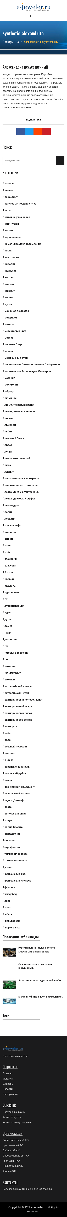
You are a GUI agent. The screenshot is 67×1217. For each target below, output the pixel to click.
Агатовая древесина (15, 652)
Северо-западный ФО (16, 1155)
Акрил (7, 545)
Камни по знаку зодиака (17, 1122)
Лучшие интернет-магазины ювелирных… (35, 966)
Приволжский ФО (13, 1166)
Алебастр (9, 518)
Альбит (7, 431)
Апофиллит (10, 197)
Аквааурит (9, 565)
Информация (10, 1094)
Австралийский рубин (16, 693)
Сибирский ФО (11, 1150)
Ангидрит (9, 291)
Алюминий (9, 398)
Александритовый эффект (20, 498)
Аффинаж (9, 887)
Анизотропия (11, 257)
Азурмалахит (11, 592)
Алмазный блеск (13, 438)
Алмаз (7, 465)
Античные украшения (16, 217)
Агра (5, 646)
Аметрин (8, 337)
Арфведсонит (11, 833)
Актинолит (9, 532)
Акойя (6, 552)
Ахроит (7, 907)
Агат (5, 659)
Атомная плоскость (15, 854)
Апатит (7, 210)
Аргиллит (9, 753)
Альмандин (10, 425)
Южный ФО (9, 1171)
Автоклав (9, 679)
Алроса (7, 445)
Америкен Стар (12, 344)
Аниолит (8, 250)
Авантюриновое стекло (17, 720)
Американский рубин (16, 358)
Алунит (7, 451)
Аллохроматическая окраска (21, 478)
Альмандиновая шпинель (19, 411)
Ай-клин (8, 572)
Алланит (8, 471)
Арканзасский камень (16, 793)
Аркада (7, 780)
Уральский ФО (11, 1161)
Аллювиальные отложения (20, 485)
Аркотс (7, 807)
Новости (8, 1089)
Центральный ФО (13, 1145)
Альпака (8, 418)
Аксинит (8, 539)
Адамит (7, 626)
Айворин (8, 579)
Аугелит (8, 867)
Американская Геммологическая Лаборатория (32, 364)
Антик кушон (11, 223)
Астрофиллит (11, 847)
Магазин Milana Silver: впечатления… (40, 996)
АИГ (5, 599)
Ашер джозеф (11, 921)
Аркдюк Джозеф (13, 800)
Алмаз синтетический (16, 458)
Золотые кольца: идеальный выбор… (41, 980)
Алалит (7, 512)
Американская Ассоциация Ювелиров (27, 371)
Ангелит (8, 297)
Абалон (7, 740)
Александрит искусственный (21, 492)
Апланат (8, 190)
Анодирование (12, 237)
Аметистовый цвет (14, 331)
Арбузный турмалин (15, 746)
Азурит (7, 612)
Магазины (8, 1078)
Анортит (8, 230)
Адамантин (10, 639)
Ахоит (6, 900)
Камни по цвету (12, 1117)
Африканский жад (14, 874)
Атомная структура (15, 860)
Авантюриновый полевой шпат (22, 699)
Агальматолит (12, 673)
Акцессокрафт (12, 525)
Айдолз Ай (9, 585)
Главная (7, 1073)
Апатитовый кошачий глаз (19, 203)
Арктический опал (14, 813)
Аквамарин (10, 559)
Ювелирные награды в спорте (36, 947)
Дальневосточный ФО (16, 1140)
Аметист (8, 351)
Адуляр (7, 619)
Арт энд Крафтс (13, 827)
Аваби (6, 733)
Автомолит (10, 666)
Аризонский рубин (14, 773)
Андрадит (9, 264)
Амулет (7, 304)
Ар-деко (8, 760)
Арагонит (8, 183)
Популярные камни (14, 1112)
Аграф (7, 632)
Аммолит (8, 324)
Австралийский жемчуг (17, 686)
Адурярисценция (13, 606)
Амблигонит (10, 384)
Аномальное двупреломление (22, 244)
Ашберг (7, 914)
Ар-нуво (8, 820)
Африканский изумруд (17, 880)
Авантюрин (10, 726)
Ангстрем (8, 277)
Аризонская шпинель (16, 766)
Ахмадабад (10, 894)
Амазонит (9, 378)
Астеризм (9, 840)
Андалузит (9, 270)
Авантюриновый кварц (17, 706)
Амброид (8, 391)
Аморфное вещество (16, 311)
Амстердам (10, 317)
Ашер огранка (11, 927)
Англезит (8, 284)
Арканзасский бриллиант (19, 787)
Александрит (11, 505)
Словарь (8, 42)
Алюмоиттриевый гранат (18, 404)
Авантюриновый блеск (17, 713)
